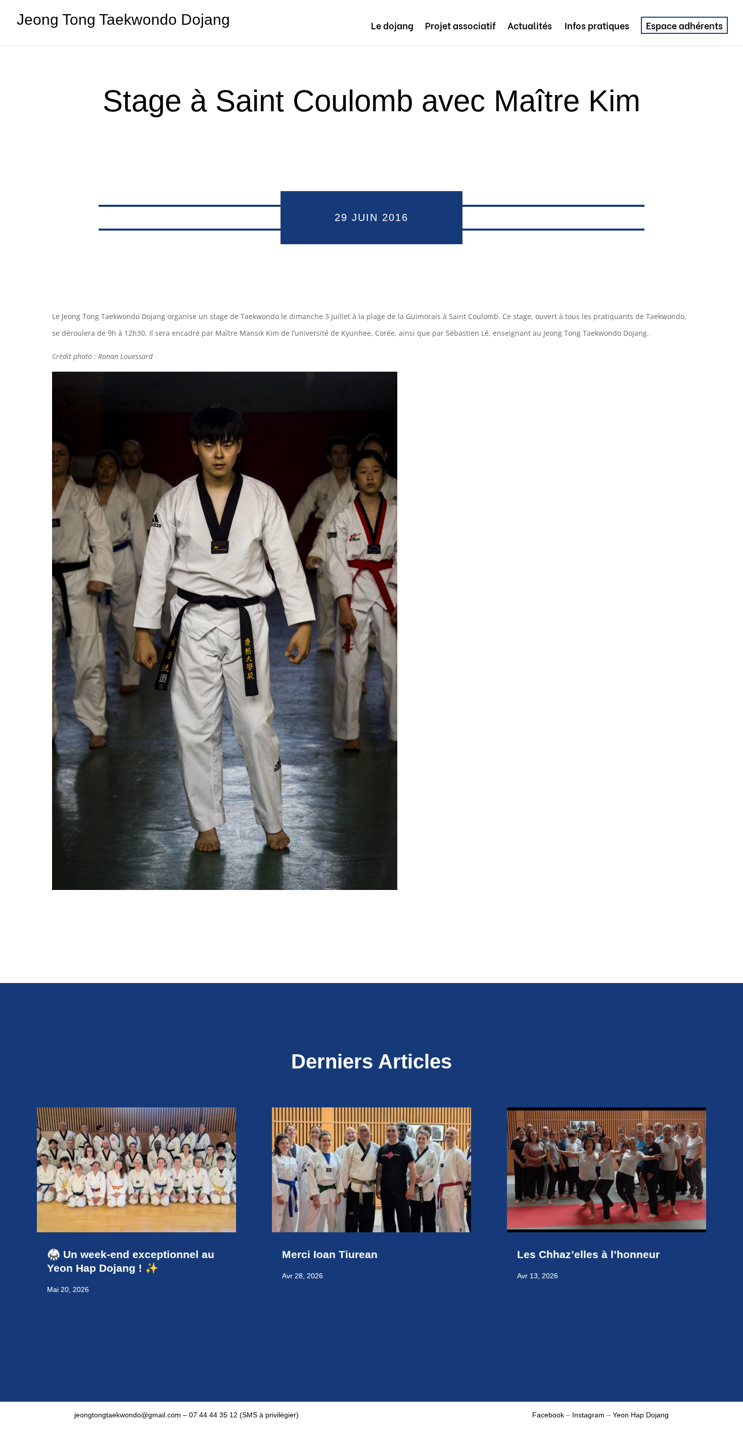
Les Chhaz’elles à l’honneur (590, 1254)
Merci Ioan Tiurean (331, 1254)
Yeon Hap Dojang (641, 1415)
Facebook (549, 1415)
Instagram (588, 1415)
